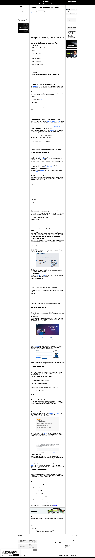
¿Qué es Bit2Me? (34, 50)
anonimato (34, 396)
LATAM (32, 131)
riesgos (46, 462)
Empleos (54, 543)
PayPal (49, 269)
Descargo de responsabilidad (66, 555)
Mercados (60, 542)
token (41, 99)
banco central (43, 158)
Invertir (32, 465)
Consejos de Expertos (61, 543)
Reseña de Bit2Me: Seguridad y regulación (37, 56)
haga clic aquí (55, 505)
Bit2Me (52, 339)
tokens (45, 275)
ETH (56, 126)
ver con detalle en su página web (49, 166)
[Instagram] (36, 11)
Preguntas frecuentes (34, 72)
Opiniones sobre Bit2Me (35, 67)
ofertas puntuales (42, 170)
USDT (57, 126)
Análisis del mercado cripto (67, 543)
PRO (51, 240)
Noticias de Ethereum (67, 545)
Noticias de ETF (67, 553)
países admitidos (52, 130)
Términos (57, 555)
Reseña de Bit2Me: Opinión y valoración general (38, 47)
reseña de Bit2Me (35, 86)
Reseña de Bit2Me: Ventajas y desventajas (37, 64)
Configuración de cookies (73, 555)
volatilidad (39, 463)
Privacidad (60, 555)
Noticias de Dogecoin (67, 548)
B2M (32, 275)
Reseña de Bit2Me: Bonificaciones (36, 58)
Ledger (60, 162)
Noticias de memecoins (66, 551)
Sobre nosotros (54, 542)
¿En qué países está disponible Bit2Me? (37, 53)
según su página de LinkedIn (58, 106)
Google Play (54, 452)
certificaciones (40, 157)
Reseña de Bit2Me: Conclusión (36, 70)
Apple (46, 433)
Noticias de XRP (67, 540)
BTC (54, 126)
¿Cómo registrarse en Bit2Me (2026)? (37, 55)
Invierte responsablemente (35, 69)
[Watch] (71, 53)
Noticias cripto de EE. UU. (67, 547)
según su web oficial (41, 106)
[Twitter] (33, 11)
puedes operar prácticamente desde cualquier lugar (53, 121)
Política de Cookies (11, 553)
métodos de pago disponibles (48, 196)
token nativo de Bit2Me (37, 275)
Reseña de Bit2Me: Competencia (36, 61)
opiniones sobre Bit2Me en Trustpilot (54, 413)
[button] (23, 541)
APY (32, 285)
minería (35, 104)
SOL (61, 126)
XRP (59, 126)
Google (44, 433)
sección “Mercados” (60, 125)
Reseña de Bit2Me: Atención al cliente (37, 66)
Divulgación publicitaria (72, 542)
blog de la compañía (36, 346)
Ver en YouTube (68, 59)
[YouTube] (31, 11)
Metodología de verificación (73, 540)
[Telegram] (35, 11)
